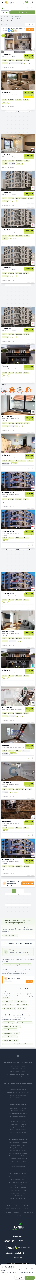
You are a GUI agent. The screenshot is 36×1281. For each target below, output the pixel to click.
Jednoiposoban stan (12, 1026)
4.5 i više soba (25, 1044)
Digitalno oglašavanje (13, 1208)
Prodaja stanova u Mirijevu (18, 1077)
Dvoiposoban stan (11, 1033)
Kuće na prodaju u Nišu (18, 1179)
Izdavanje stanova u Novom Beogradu (18, 1092)
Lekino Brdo (17, 16)
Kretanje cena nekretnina (18, 1193)
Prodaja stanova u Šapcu (18, 1121)
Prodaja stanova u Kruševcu (18, 1124)
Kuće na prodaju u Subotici (18, 1185)
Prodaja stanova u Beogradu (18, 1066)
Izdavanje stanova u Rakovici (18, 1098)
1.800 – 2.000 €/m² (9, 1008)
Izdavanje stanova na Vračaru (18, 1095)
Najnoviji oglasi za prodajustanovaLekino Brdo (17, 965)
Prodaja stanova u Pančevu (18, 1127)
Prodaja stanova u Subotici (18, 1116)
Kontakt (26, 1205)
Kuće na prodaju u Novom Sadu (18, 1177)
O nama (17, 1205)
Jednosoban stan (24, 1023)
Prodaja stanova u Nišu (18, 1111)
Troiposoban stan (11, 1040)
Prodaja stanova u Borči (18, 1068)
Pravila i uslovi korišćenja (11, 1212)
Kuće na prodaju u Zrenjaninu (18, 1187)
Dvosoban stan (10, 1030)
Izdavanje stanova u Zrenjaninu (18, 1153)
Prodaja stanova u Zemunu (18, 1071)
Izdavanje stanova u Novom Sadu (18, 1142)
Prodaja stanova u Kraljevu (18, 1132)
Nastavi (29, 1278)
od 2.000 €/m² (22, 1008)
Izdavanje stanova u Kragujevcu (18, 1148)
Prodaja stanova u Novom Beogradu (18, 1074)
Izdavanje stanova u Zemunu (18, 1089)
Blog (8, 1205)
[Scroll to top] (18, 1056)
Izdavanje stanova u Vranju (18, 1164)
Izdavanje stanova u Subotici (18, 1150)
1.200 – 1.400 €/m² (20, 1001)
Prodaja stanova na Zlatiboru (18, 1129)
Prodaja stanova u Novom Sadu (18, 1108)
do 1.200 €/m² (8, 1001)
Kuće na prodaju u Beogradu (18, 1190)
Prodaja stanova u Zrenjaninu (18, 1119)
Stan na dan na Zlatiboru (18, 1166)
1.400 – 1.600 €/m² (9, 1005)
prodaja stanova (8, 16)
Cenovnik (27, 1208)
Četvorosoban (10, 1044)
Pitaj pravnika (18, 1196)
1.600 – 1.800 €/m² (22, 1005)
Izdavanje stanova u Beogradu (18, 1087)
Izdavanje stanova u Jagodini (18, 1161)
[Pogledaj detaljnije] (18, 80)
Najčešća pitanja (28, 1212)
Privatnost (18, 1215)
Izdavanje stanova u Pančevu (18, 1158)
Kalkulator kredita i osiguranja (18, 1198)
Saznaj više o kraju (9, 935)
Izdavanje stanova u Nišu (18, 1145)
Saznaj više (19, 1278)
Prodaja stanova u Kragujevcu (18, 1113)
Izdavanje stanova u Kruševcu (18, 1156)
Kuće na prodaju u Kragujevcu (18, 1182)
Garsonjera (9, 1023)
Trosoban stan (10, 1037)
